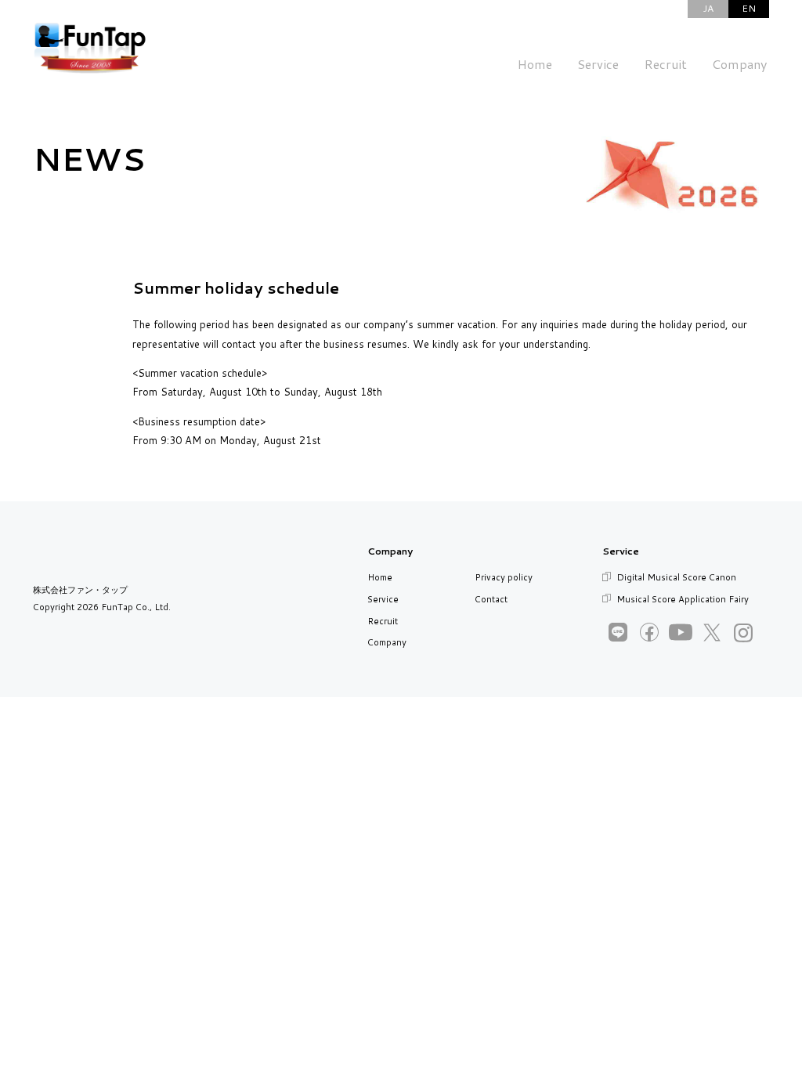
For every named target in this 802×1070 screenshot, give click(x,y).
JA (708, 8)
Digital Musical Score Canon (676, 577)
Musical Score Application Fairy (682, 599)
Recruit (382, 621)
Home (379, 577)
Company (386, 642)
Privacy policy (504, 577)
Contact (491, 599)
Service (383, 599)
